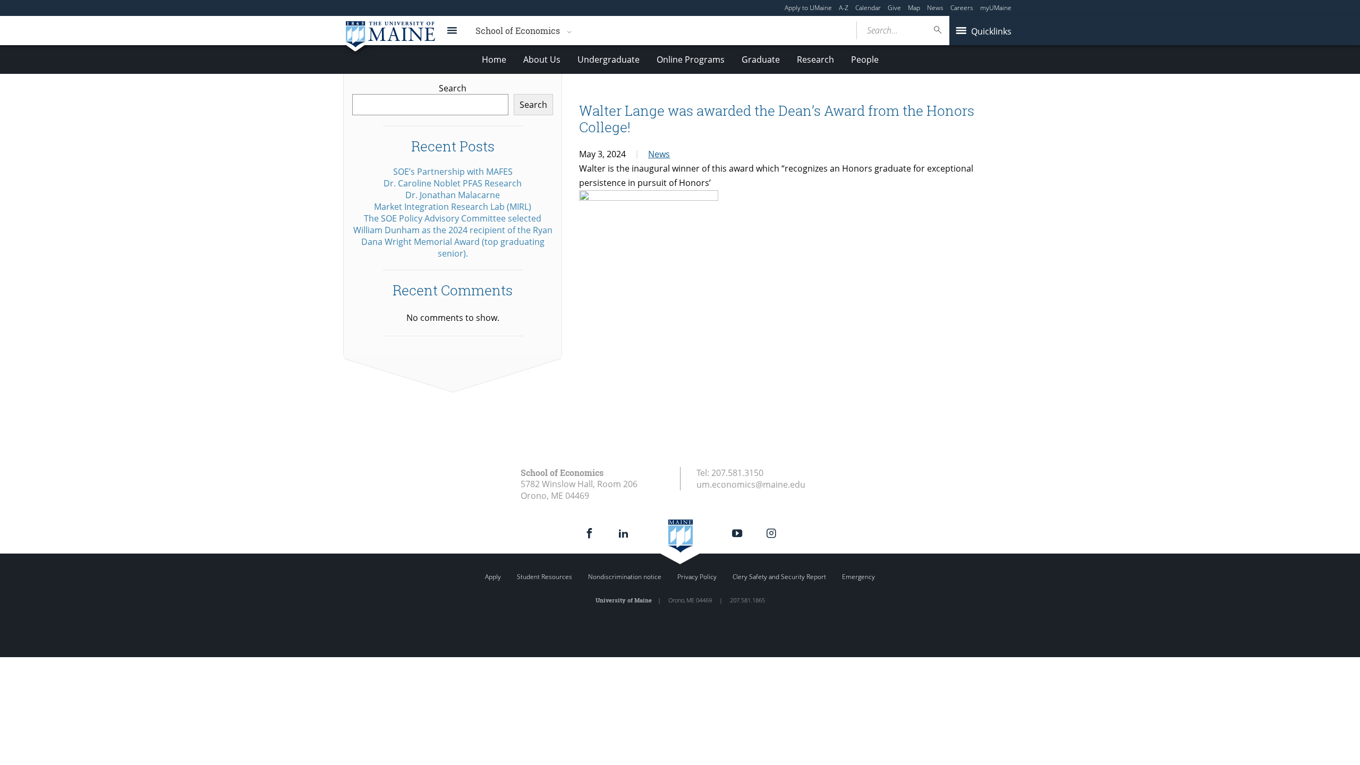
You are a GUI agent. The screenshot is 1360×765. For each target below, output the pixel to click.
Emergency (858, 576)
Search (452, 88)
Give (894, 7)
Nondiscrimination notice (624, 576)
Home (494, 59)
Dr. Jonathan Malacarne (452, 195)
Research (815, 59)
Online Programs (691, 59)
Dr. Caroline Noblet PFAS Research (453, 183)
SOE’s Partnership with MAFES (453, 171)
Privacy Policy (697, 576)
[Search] (938, 30)
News (935, 7)
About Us (541, 59)
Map (914, 7)
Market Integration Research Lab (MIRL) (452, 206)
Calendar (868, 7)
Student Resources (544, 576)
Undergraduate (608, 59)
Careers (961, 7)
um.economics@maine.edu (750, 484)
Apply (493, 576)
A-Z (843, 7)
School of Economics (517, 30)
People (865, 59)
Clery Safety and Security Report (779, 576)
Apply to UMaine (808, 7)
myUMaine (996, 7)
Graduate (761, 59)
